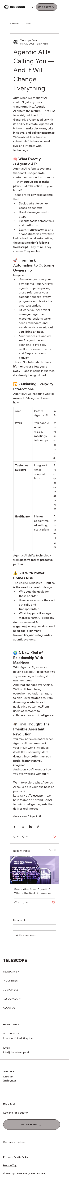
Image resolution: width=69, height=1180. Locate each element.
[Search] (33, 7)
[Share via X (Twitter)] (22, 826)
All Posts (14, 23)
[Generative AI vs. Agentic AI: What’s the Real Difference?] (34, 870)
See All (52, 850)
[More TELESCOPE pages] (19, 971)
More (28, 23)
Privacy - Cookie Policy (15, 1157)
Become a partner (14, 1142)
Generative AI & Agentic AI (27, 816)
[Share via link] (38, 826)
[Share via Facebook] (14, 826)
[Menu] (62, 7)
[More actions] (54, 42)
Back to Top (10, 1165)
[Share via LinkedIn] (30, 826)
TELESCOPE (15, 960)
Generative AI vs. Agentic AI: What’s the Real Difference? (33, 891)
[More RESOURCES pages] (20, 998)
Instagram (9, 1080)
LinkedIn (8, 1076)
